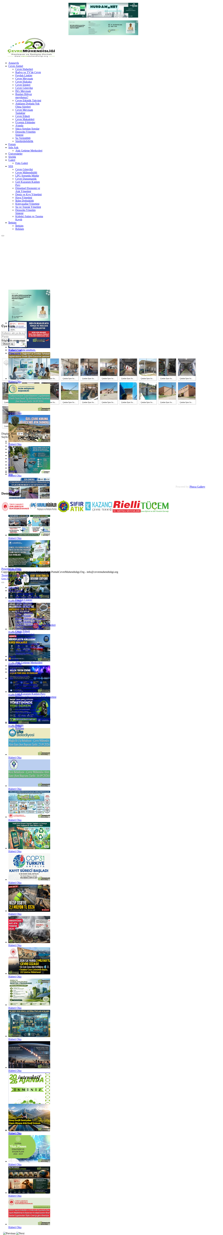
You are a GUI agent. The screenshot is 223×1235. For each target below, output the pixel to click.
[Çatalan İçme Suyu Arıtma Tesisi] (50, 375)
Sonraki (12, 471)
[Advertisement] (111, 262)
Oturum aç (8, 344)
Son (10, 474)
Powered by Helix (11, 568)
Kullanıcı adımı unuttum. (22, 349)
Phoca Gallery (197, 486)
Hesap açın (14, 353)
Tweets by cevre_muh (13, 575)
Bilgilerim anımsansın (13, 340)
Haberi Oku (14, 381)
